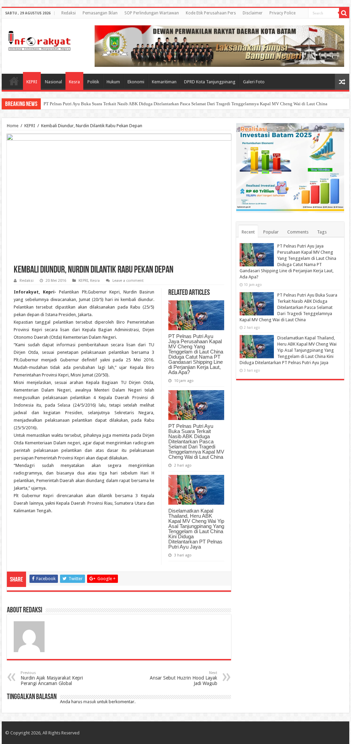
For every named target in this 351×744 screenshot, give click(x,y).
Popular (271, 232)
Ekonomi (136, 81)
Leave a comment (128, 280)
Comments (297, 232)
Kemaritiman (164, 81)
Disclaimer (253, 13)
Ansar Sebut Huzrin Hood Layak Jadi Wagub (183, 678)
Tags (322, 232)
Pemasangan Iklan (100, 13)
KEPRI (31, 81)
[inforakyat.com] (39, 39)
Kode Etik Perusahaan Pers (211, 13)
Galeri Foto (254, 81)
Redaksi (68, 13)
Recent (248, 232)
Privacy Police (282, 13)
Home (14, 81)
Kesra (74, 81)
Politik (93, 81)
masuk (89, 701)
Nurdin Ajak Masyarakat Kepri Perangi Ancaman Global (52, 678)
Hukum (113, 81)
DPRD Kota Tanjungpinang (209, 81)
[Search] (344, 13)
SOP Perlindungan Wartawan (151, 13)
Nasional (53, 81)
